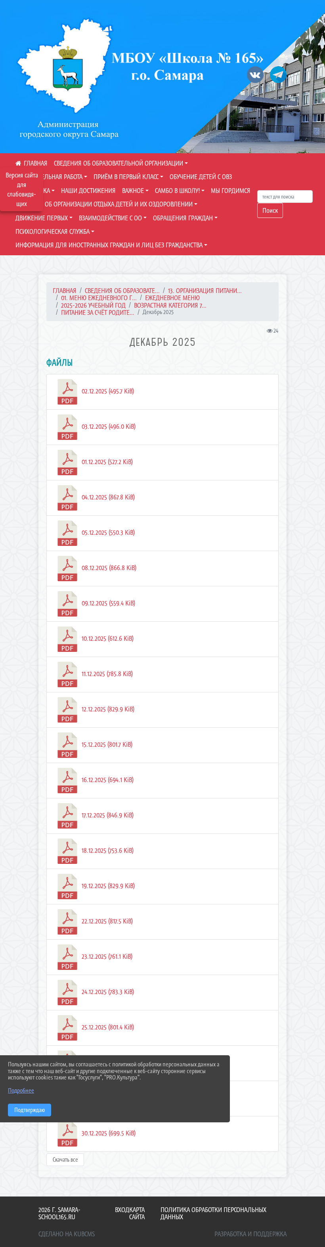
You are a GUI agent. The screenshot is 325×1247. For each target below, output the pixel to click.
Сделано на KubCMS (66, 1234)
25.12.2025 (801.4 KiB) (107, 1027)
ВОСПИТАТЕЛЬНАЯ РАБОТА (48, 176)
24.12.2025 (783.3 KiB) (107, 991)
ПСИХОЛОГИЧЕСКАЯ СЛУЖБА (52, 231)
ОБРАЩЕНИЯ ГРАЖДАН (183, 218)
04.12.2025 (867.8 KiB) (107, 497)
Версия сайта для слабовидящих (22, 189)
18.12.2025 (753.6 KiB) (107, 850)
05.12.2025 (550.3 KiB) (107, 532)
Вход (122, 1209)
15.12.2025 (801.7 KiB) (106, 744)
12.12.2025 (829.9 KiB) (107, 709)
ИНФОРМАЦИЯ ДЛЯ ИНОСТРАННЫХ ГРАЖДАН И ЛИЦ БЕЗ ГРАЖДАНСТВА (109, 245)
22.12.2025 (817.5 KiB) (106, 921)
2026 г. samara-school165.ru (59, 1213)
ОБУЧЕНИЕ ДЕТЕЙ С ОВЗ (201, 176)
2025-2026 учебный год (93, 305)
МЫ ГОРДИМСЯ (230, 190)
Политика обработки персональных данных (213, 1213)
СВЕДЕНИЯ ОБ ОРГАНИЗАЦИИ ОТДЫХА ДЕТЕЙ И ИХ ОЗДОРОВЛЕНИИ (104, 204)
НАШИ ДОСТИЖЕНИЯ (88, 190)
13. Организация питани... (205, 290)
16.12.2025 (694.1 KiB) (107, 779)
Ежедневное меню (172, 297)
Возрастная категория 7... (170, 305)
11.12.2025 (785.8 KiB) (106, 673)
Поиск (270, 210)
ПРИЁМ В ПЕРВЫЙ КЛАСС (126, 176)
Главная (64, 290)
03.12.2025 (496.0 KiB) (108, 426)
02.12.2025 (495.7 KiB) (107, 391)
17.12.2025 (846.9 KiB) (107, 815)
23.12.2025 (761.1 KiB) (106, 956)
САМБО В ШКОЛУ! (177, 190)
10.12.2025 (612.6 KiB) (107, 638)
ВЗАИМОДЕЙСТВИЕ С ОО (110, 218)
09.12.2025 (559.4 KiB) (107, 603)
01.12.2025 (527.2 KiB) (106, 461)
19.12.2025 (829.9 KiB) (107, 885)
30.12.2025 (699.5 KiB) (108, 1133)
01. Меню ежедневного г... (99, 297)
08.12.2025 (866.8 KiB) (108, 567)
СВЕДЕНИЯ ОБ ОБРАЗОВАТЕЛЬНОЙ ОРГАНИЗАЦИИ (118, 163)
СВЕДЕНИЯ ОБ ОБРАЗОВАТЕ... (122, 290)
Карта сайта (137, 1213)
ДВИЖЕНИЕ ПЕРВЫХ (41, 218)
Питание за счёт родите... (97, 312)
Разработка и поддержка (250, 1234)
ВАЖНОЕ (133, 190)
